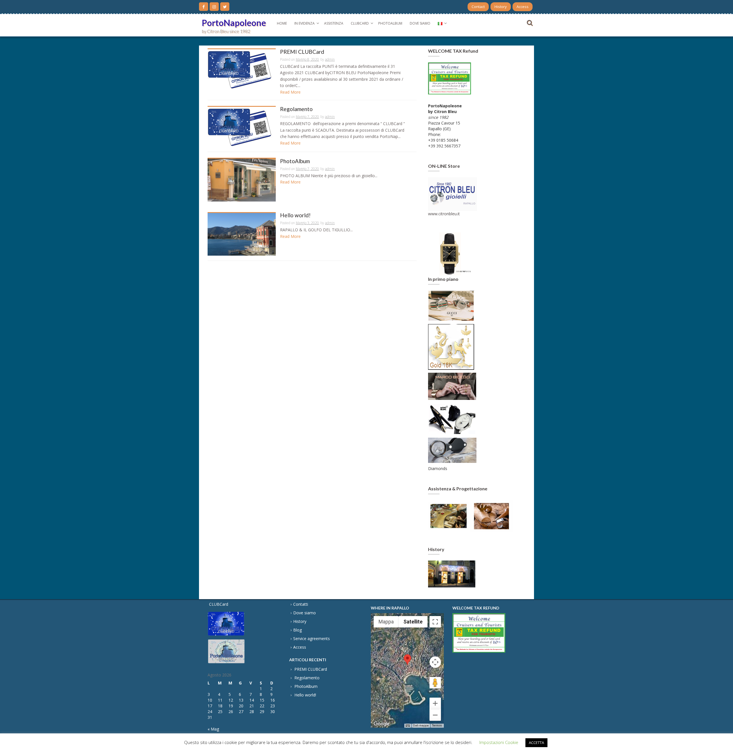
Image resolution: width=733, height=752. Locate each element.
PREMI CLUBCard (302, 52)
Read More (290, 92)
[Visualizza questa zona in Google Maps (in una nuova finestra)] (381, 724)
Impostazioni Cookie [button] (498, 742)
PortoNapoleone (234, 22)
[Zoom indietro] (435, 715)
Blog (297, 630)
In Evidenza (304, 23)
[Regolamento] (242, 126)
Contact (478, 6)
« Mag (213, 729)
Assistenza (333, 23)
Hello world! (295, 215)
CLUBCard (360, 23)
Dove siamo (420, 23)
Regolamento (296, 109)
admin (330, 59)
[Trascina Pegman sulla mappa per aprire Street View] (435, 682)
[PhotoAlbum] (242, 179)
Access (523, 6)
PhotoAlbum (390, 23)
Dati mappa (421, 725)
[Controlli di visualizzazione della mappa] (435, 662)
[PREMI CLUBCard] (242, 69)
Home (282, 23)
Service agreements (311, 638)
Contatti (300, 604)
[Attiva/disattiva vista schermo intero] (435, 621)
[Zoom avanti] (435, 703)
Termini (437, 725)
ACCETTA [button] (536, 742)
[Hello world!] (242, 233)
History (500, 6)
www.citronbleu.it (444, 213)
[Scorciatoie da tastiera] (408, 726)
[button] (407, 665)
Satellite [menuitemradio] (413, 622)
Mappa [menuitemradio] (386, 622)
